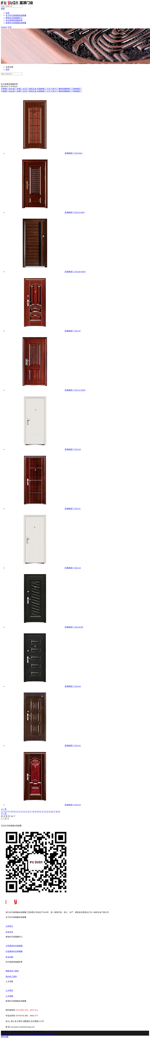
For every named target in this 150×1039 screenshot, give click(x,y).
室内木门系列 (11, 977)
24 (47, 811)
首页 (7, 13)
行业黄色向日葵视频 (14, 951)
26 (52, 811)
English (4, 27)
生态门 (26, 89)
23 (45, 811)
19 (35, 811)
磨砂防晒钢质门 (65, 89)
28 (57, 811)
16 (28, 811)
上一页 (4, 809)
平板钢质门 (77, 89)
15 (26, 811)
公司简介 (9, 926)
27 (54, 811)
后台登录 (12, 1034)
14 (24, 811)
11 (17, 811)
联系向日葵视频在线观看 (16, 23)
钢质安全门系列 (12, 971)
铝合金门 (13, 89)
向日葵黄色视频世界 (14, 20)
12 (19, 811)
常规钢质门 (42, 89)
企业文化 (9, 932)
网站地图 (4, 1034)
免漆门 (20, 89)
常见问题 (9, 957)
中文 (10, 27)
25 (50, 811)
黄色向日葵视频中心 (14, 18)
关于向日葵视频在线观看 (16, 15)
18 (33, 811)
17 (31, 811)
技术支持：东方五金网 (45, 1034)
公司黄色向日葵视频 (14, 946)
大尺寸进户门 (53, 89)
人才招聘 (9, 996)
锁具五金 (33, 89)
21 (40, 811)
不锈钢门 (5, 89)
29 (59, 811)
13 (21, 811)
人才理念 (9, 990)
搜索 (3, 9)
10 (14, 811)
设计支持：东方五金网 (26, 1034)
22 (42, 811)
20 (38, 811)
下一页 (4, 814)
